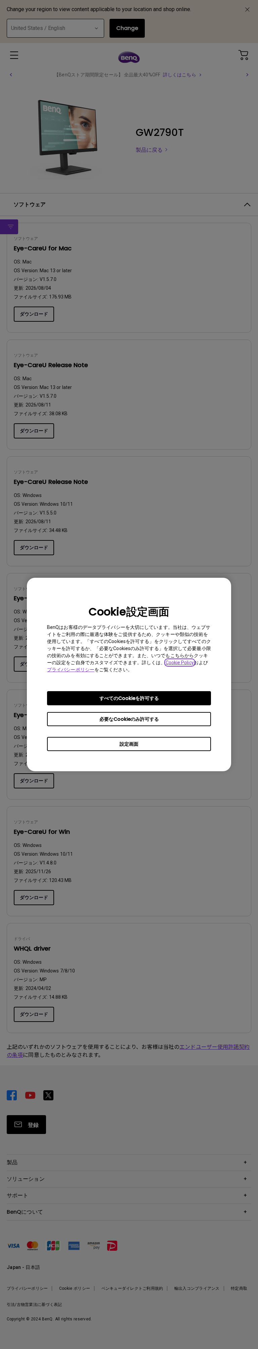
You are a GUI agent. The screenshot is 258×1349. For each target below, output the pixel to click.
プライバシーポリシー (70, 669)
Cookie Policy (180, 662)
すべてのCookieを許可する (129, 698)
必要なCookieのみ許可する (129, 719)
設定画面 (129, 744)
